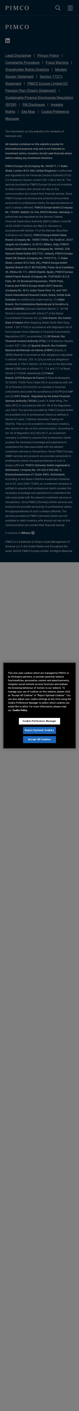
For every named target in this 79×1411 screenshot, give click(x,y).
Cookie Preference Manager (39, 720)
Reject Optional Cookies (39, 730)
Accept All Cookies (39, 739)
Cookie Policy (20, 710)
